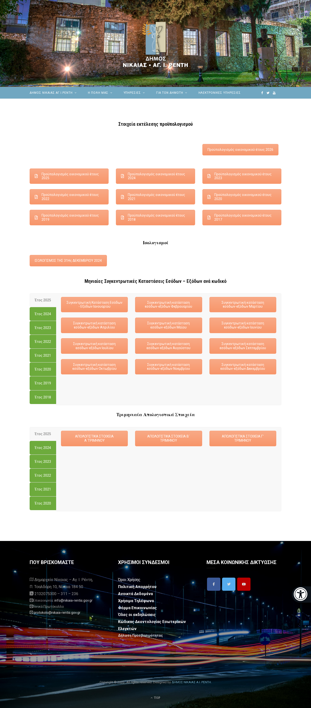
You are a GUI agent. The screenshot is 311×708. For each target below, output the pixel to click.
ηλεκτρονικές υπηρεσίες (220, 92)
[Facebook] (213, 584)
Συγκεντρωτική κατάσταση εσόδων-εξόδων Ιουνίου (243, 325)
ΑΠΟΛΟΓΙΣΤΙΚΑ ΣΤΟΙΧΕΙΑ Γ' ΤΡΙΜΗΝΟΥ (243, 438)
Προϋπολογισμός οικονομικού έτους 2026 (240, 150)
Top (156, 698)
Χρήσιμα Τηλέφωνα (136, 600)
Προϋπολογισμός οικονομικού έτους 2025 (70, 176)
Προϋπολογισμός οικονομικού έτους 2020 (243, 197)
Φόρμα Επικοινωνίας (137, 608)
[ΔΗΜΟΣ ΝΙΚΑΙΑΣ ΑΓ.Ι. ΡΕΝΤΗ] (155, 43)
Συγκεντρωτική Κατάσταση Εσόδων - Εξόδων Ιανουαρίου (94, 305)
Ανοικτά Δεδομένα (135, 593)
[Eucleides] (301, 594)
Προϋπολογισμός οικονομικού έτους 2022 (70, 197)
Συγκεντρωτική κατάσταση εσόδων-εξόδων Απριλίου (94, 325)
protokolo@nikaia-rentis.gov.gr (57, 613)
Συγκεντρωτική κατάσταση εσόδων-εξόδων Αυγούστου (168, 346)
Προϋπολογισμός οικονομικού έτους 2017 (243, 217)
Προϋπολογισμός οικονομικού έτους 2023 (243, 176)
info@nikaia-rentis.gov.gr (73, 600)
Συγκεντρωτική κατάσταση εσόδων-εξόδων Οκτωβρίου (94, 367)
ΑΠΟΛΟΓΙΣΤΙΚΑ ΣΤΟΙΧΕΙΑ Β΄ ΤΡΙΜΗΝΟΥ (168, 438)
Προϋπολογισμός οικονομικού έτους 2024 (156, 176)
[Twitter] (228, 584)
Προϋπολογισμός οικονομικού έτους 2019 (70, 217)
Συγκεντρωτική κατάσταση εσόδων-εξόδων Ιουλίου (94, 346)
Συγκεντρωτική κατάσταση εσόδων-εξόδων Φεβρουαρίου (168, 305)
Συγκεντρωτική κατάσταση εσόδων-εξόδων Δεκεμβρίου (242, 367)
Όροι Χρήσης (129, 579)
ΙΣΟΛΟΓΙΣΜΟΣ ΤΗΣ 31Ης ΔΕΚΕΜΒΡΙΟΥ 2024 (68, 260)
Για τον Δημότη (169, 92)
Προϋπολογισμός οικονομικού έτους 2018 (156, 217)
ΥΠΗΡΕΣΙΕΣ (132, 92)
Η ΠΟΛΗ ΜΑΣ (98, 92)
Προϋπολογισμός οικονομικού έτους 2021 (156, 197)
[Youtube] (244, 584)
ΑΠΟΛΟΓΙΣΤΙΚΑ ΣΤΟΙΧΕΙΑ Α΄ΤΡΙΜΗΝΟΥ (94, 438)
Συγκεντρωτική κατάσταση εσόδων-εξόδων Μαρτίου (243, 305)
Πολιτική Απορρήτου (137, 586)
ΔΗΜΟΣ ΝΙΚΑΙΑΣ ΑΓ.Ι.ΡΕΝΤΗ (51, 92)
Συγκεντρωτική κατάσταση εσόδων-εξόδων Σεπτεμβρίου (243, 346)
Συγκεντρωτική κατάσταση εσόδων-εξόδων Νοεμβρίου (168, 367)
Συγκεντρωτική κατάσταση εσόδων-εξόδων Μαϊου (168, 325)
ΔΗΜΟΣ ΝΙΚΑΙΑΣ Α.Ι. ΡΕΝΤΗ (191, 682)
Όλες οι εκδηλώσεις (137, 614)
